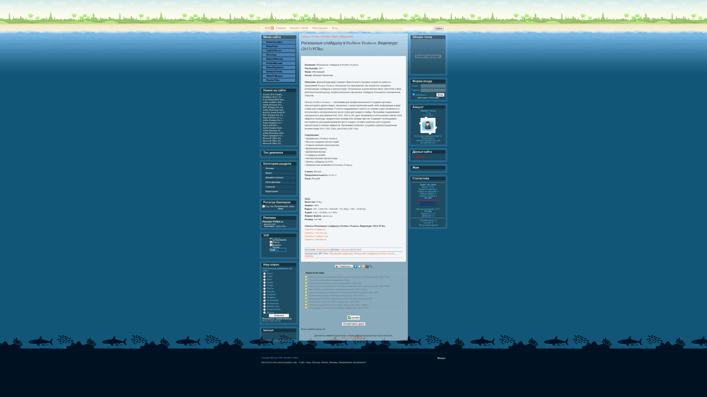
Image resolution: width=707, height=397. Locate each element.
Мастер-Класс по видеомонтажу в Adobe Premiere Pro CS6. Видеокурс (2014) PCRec (349, 277)
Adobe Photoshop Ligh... (274, 109)
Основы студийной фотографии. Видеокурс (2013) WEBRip (339, 304)
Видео (268, 172)
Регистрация (320, 28)
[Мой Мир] (367, 266)
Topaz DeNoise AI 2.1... (273, 117)
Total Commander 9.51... (273, 135)
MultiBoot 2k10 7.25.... (273, 96)
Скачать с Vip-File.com (316, 232)
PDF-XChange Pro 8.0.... (274, 107)
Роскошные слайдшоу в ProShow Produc (374, 253)
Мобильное (273, 303)
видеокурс (348, 253)
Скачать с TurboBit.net (315, 239)
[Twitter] (359, 266)
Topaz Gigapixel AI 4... (273, 122)
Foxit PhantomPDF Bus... (274, 99)
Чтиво (270, 285)
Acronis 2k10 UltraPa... (273, 94)
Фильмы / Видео (330, 36)
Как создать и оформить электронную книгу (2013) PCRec (338, 289)
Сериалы (270, 186)
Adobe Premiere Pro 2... (273, 120)
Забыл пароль (422, 97)
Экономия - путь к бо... (275, 226)
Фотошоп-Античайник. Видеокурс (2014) (329, 280)
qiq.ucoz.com (269, 223)
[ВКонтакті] (356, 266)
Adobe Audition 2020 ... (273, 102)
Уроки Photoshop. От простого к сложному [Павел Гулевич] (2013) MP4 (343, 292)
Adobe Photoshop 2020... (274, 132)
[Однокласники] (363, 266)
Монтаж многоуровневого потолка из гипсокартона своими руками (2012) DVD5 (349, 286)
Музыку (271, 291)
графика (309, 255)
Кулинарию (273, 300)
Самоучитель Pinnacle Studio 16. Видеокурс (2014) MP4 (335, 283)
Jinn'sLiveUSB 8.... (271, 125)
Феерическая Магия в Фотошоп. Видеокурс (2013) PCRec (337, 295)
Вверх (441, 358)
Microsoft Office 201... (273, 138)
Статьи (315, 36)
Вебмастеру (273, 306)
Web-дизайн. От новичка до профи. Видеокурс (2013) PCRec (339, 307)
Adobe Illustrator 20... (272, 130)
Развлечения (274, 309)
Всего (270, 273)
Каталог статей (299, 28)
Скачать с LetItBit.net (315, 229)
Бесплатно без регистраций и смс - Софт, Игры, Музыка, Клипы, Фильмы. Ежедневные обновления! (313, 362)
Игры (269, 279)
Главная (281, 28)
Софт (270, 276)
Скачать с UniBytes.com (316, 236)
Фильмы (269, 168)
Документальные (274, 177)
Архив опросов (283, 318)
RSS (267, 28)
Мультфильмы (272, 181)
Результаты (268, 318)
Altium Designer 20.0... (273, 104)
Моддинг (271, 297)
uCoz (296, 357)
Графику (271, 294)
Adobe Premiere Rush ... (273, 127)
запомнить (421, 94)
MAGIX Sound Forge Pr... (274, 112)
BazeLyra (272, 4)
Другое (270, 312)
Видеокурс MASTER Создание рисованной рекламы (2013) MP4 (340, 298)
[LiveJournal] (371, 266)
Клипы (270, 288)
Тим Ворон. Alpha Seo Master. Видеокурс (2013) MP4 (334, 301)
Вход (335, 28)
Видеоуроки (347, 36)
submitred (345, 249)
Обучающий (335, 253)
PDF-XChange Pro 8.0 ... (274, 114)
